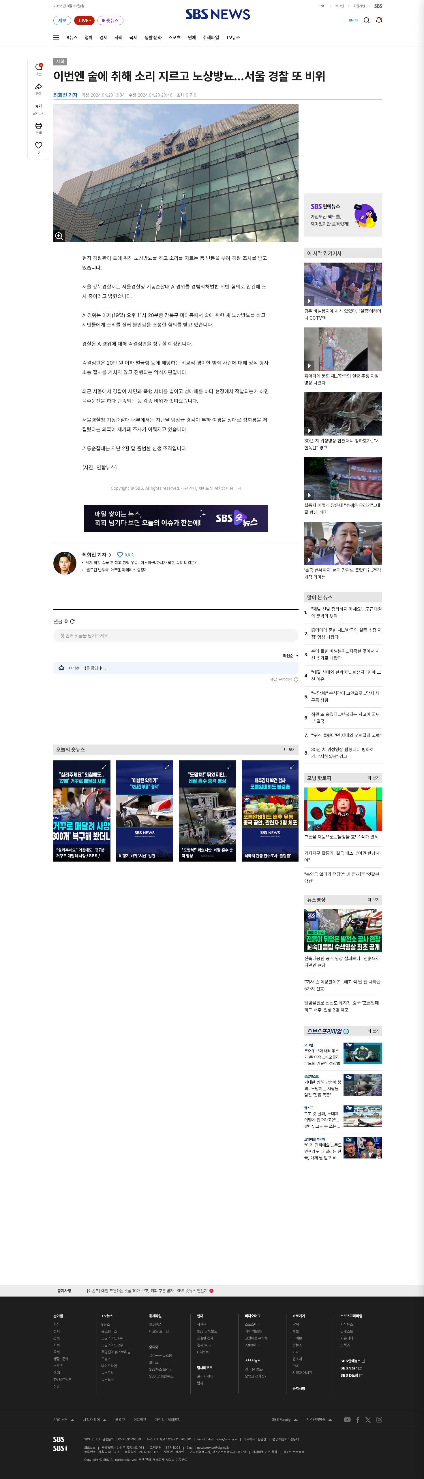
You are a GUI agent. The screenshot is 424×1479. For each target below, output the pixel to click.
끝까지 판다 (205, 1376)
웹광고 (120, 1420)
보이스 (154, 1362)
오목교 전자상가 (256, 1376)
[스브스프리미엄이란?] (347, 1031)
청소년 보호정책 (293, 1452)
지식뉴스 (346, 1324)
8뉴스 (72, 37)
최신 (56, 1324)
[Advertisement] (176, 713)
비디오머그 (252, 1314)
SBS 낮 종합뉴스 (161, 1376)
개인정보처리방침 (167, 1420)
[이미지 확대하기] (59, 236)
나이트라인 (109, 1366)
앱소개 (297, 1359)
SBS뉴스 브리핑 (160, 1369)
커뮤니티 (346, 1338)
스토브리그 (252, 1345)
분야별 (58, 1314)
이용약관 (140, 1420)
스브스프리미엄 (351, 1314)
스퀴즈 (345, 1345)
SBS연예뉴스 (350, 1360)
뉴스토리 (107, 1373)
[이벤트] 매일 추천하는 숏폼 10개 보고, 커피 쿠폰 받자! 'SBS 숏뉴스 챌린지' (147, 1289)
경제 (104, 37)
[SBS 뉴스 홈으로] (218, 14)
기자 (295, 1352)
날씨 (295, 1324)
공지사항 (298, 1388)
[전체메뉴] (56, 37)
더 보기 (288, 748)
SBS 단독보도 (207, 1331)
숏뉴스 (297, 1345)
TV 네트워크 (62, 1380)
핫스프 (308, 1108)
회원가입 (359, 6)
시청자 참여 (95, 1420)
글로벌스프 (311, 1077)
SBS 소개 (63, 1420)
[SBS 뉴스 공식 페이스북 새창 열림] (358, 1419)
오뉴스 (106, 1359)
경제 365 (204, 1345)
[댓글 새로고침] (72, 621)
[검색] (367, 20)
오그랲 (308, 1045)
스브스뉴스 (252, 1359)
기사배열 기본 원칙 (264, 1452)
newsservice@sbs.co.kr (213, 1448)
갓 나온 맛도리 (255, 1369)
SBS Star (348, 1367)
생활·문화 (153, 37)
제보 (295, 1331)
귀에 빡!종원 (253, 1331)
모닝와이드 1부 (112, 1338)
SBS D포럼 (349, 1374)
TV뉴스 (233, 37)
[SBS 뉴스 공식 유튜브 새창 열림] (347, 1420)
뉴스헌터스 (109, 1331)
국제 (134, 37)
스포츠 (175, 37)
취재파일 (211, 37)
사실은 (202, 1324)
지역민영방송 (319, 1420)
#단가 (353, 20)
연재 (200, 1314)
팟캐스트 (346, 1331)
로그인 (339, 6)
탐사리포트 (205, 1366)
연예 (192, 37)
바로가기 (298, 1314)
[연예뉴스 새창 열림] (343, 215)
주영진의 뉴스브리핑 (115, 1352)
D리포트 (203, 1352)
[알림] (379, 20)
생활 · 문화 (60, 1359)
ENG (322, 6)
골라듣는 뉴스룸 (160, 1355)
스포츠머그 (252, 1324)
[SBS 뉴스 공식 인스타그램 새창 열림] (379, 1419)
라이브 (297, 1338)
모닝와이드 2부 (112, 1345)
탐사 (200, 1383)
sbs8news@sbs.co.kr (222, 1439)
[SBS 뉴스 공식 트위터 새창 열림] (368, 1419)
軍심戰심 (156, 1324)
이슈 (56, 1386)
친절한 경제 (205, 1338)
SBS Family (285, 1420)
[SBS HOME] (378, 6)
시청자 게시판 (302, 1373)
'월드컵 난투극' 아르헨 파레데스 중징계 (116, 570)
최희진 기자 (94, 555)
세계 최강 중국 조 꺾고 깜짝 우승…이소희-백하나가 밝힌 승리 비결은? (141, 562)
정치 (89, 37)
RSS (295, 1366)
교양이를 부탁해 (314, 1139)
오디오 (154, 1345)
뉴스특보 (107, 1380)
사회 (119, 37)
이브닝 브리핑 (159, 1331)
